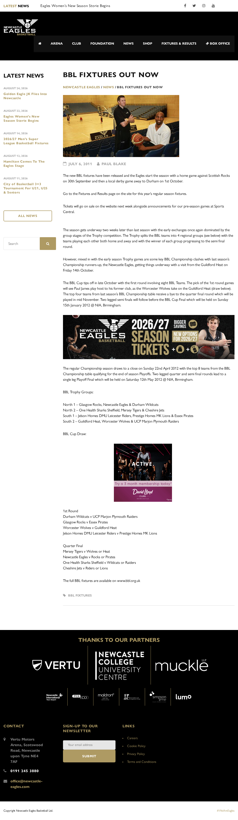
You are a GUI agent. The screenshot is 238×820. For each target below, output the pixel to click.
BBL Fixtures (80, 595)
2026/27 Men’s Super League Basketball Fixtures (26, 141)
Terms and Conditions (141, 762)
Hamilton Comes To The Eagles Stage (24, 164)
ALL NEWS (27, 216)
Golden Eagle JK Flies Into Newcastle (25, 96)
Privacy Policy (136, 754)
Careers (132, 738)
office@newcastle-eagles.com (26, 784)
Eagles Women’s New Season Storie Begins (21, 119)
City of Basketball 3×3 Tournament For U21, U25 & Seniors (25, 188)
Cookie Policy (136, 746)
